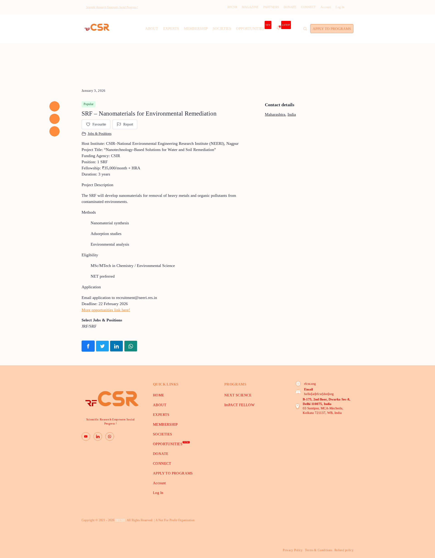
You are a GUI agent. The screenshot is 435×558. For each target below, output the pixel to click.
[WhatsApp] (109, 436)
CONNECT (308, 7)
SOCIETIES (222, 28)
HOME (158, 395)
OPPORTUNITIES (253, 27)
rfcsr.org (310, 383)
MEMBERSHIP (196, 28)
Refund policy (343, 550)
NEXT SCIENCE (238, 395)
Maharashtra (275, 114)
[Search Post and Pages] (305, 28)
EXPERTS (171, 28)
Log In (340, 7)
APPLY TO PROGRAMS (332, 29)
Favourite (99, 124)
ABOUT (151, 28)
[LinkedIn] (98, 436)
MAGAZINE (250, 7)
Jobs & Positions (99, 134)
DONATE (290, 7)
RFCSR (232, 7)
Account (325, 7)
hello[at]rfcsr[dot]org (319, 394)
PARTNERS (271, 7)
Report (128, 124)
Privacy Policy (292, 550)
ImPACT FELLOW (239, 405)
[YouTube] (86, 436)
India (292, 114)
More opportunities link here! (106, 310)
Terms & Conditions (318, 550)
